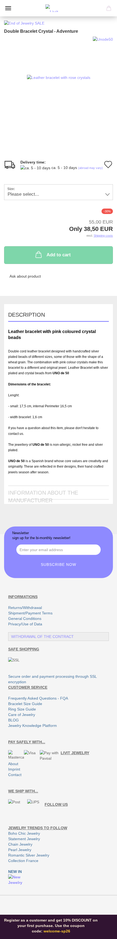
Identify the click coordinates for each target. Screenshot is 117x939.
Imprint (14, 769)
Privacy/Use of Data (25, 624)
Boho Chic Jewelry (24, 833)
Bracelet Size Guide (25, 704)
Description (26, 315)
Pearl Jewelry (19, 850)
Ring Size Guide (22, 709)
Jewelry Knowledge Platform (32, 725)
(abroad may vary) (90, 168)
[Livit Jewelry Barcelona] (58, 8)
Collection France (23, 860)
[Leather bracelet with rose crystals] (58, 77)
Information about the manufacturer (43, 495)
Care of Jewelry (21, 714)
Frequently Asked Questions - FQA (38, 698)
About (13, 764)
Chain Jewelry (20, 844)
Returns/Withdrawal (25, 607)
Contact (14, 774)
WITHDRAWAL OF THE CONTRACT (42, 636)
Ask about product (25, 276)
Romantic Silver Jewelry (28, 855)
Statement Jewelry (24, 839)
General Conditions (24, 618)
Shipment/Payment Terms (30, 613)
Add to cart (59, 254)
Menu (8, 8)
